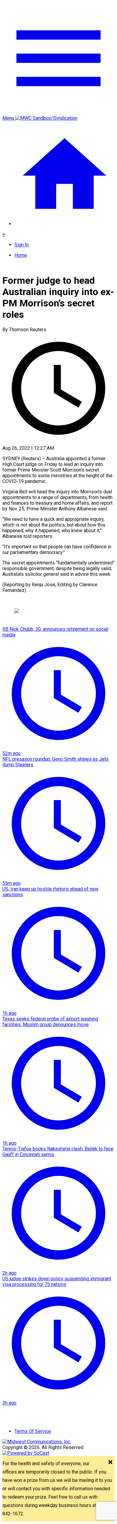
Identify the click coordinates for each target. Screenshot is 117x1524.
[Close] (110, 1462)
